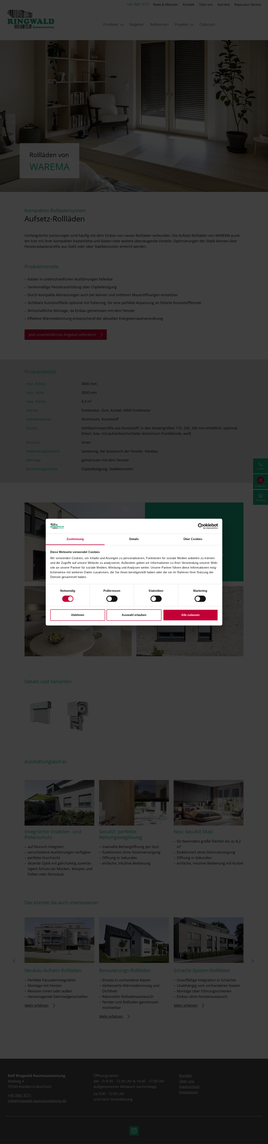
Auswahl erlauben (134, 615)
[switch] (112, 599)
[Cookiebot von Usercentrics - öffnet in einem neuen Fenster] (201, 526)
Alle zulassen (190, 615)
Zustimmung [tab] (75, 539)
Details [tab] (134, 539)
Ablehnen (77, 615)
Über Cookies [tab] (192, 539)
